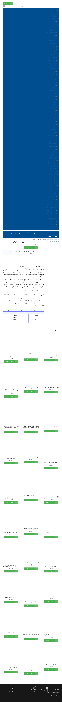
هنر (56, 10)
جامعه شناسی (53, 101)
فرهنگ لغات (53, 104)
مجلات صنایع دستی (52, 199)
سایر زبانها (53, 121)
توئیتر (12, 690)
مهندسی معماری (52, 40)
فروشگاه (46, 691)
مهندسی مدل (53, 69)
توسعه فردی (54, 190)
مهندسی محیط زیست (51, 62)
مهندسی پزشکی (52, 47)
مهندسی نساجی (52, 68)
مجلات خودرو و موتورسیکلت (50, 216)
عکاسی (54, 12)
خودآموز (55, 172)
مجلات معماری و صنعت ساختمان (49, 207)
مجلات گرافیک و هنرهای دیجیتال (49, 202)
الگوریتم (54, 149)
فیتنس (55, 165)
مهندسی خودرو (53, 54)
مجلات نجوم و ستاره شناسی (50, 210)
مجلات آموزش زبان (52, 227)
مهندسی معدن (53, 65)
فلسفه (54, 99)
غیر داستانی (54, 191)
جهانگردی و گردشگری (52, 162)
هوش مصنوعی (53, 144)
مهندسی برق (53, 44)
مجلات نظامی (53, 219)
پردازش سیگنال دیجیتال (51, 74)
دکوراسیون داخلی (53, 168)
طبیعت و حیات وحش (52, 174)
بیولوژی (54, 87)
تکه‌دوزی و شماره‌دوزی (51, 32)
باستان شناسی (53, 94)
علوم (56, 79)
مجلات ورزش (53, 224)
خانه (58, 239)
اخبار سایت (46, 688)
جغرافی (54, 91)
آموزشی (55, 183)
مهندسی (55, 38)
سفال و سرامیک (52, 35)
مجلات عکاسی (53, 201)
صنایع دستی (54, 24)
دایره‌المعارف (54, 177)
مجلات (55, 194)
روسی (54, 116)
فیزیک (54, 82)
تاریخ (55, 93)
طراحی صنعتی (53, 51)
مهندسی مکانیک (52, 43)
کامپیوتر (55, 122)
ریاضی (54, 80)
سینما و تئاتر (53, 19)
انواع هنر (54, 22)
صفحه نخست (54, 8)
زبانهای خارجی (54, 107)
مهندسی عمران (52, 41)
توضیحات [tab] (56, 266)
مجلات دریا (53, 221)
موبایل (54, 151)
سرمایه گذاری (54, 180)
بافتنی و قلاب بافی (52, 30)
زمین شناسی (53, 90)
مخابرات (54, 72)
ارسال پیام (11, 691)
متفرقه (55, 193)
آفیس (54, 126)
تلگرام (11, 687)
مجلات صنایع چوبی (52, 196)
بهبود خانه (55, 169)
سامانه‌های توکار (52, 154)
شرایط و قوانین (33, 689)
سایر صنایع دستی (52, 37)
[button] (51, 360)
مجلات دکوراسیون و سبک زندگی (49, 204)
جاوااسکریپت (53, 129)
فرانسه (54, 110)
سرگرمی (55, 185)
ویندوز (54, 138)
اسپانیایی (54, 113)
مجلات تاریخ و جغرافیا (51, 222)
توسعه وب (53, 133)
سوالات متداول (33, 687)
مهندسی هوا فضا (52, 46)
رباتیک (54, 52)
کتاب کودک (54, 188)
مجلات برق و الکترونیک (51, 215)
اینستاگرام (11, 688)
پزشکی (54, 88)
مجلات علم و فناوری (51, 212)
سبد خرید (34, 690)
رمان (55, 187)
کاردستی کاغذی (52, 33)
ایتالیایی (54, 115)
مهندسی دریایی (53, 66)
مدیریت (55, 179)
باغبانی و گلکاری (53, 160)
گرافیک (54, 15)
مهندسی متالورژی (52, 63)
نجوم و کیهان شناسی (51, 83)
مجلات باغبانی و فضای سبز (50, 205)
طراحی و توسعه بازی (51, 135)
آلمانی (54, 112)
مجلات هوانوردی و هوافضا (50, 208)
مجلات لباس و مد (52, 197)
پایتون (54, 132)
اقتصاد (54, 96)
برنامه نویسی (53, 130)
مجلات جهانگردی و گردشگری (50, 213)
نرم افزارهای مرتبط (32, 688)
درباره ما (46, 687)
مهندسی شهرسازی (52, 57)
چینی (55, 118)
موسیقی (54, 18)
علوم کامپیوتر (53, 157)
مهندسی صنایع (53, 55)
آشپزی (55, 171)
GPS (55, 76)
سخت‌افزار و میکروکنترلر (50, 152)
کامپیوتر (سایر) (53, 158)
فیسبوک (11, 689)
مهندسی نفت (53, 58)
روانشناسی (53, 102)
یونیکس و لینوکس (52, 147)
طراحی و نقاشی (52, 13)
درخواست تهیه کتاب (44, 689)
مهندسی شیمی (53, 49)
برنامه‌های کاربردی (52, 155)
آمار (55, 97)
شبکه (54, 140)
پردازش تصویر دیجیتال (51, 146)
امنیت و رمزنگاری (52, 143)
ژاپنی (55, 119)
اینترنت (55, 182)
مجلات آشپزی (53, 226)
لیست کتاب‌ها (45, 690)
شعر (55, 21)
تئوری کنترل (53, 71)
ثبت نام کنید (5, 1)
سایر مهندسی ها (52, 77)
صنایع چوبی (53, 26)
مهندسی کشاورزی (52, 60)
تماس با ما (46, 692)
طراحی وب (53, 127)
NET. (54, 137)
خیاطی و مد (53, 29)
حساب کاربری (33, 691)
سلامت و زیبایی (53, 166)
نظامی (55, 176)
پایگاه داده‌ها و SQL (52, 141)
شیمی (54, 85)
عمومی (54, 105)
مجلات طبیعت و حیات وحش (50, 229)
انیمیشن (54, 16)
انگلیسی (54, 108)
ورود (9, 1)
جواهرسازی (53, 27)
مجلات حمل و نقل (52, 218)
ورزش (55, 163)
